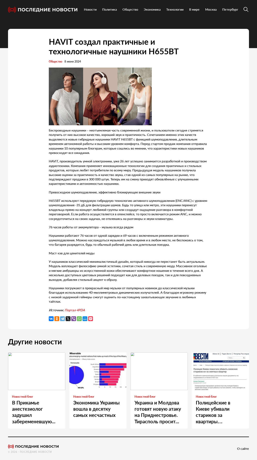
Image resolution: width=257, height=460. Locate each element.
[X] (68, 318)
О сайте (243, 448)
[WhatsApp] (79, 318)
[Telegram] (62, 318)
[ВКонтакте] (51, 318)
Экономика (152, 9)
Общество (130, 9)
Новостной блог (22, 396)
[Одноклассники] (56, 318)
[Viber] (73, 318)
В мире (194, 9)
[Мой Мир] (85, 318)
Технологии (175, 9)
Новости (90, 9)
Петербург (230, 9)
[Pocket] (90, 318)
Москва (211, 9)
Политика (109, 9)
